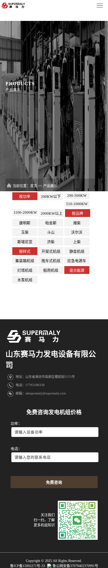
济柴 (51, 242)
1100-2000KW (25, 212)
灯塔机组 (24, 270)
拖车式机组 (50, 261)
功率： (16, 423)
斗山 (51, 232)
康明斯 (24, 223)
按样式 (24, 251)
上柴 (77, 242)
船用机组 (50, 270)
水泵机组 (24, 280)
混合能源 (76, 270)
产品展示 (50, 186)
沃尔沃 (76, 232)
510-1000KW (77, 204)
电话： (16, 449)
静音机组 (76, 251)
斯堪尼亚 (24, 242)
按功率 (24, 197)
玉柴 (25, 232)
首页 (33, 186)
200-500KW (77, 196)
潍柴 (77, 223)
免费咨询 (54, 482)
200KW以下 (51, 197)
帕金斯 (51, 223)
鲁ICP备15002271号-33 (28, 566)
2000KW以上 (52, 213)
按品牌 (77, 213)
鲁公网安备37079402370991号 (75, 566)
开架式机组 (50, 251)
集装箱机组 (24, 261)
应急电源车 (76, 261)
